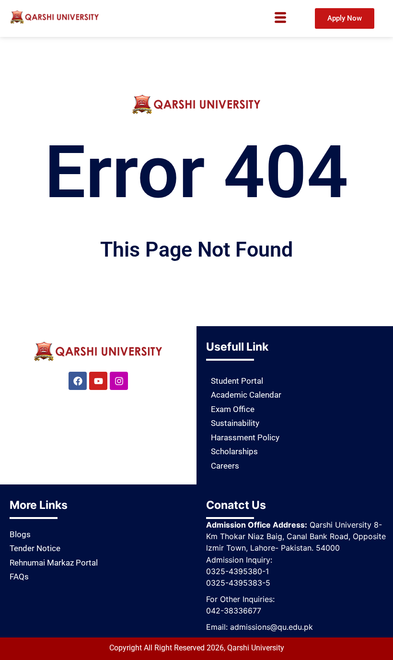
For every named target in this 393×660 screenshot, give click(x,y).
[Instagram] (119, 381)
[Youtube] (98, 381)
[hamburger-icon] (280, 18)
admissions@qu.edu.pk (271, 627)
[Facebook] (78, 381)
